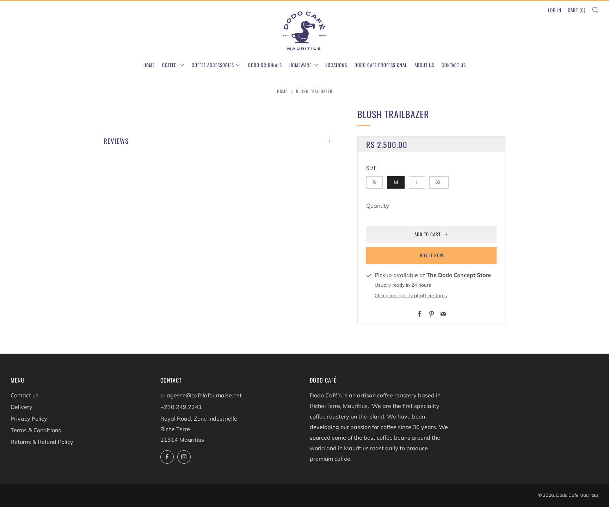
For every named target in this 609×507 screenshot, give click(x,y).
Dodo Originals (265, 64)
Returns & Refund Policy (42, 441)
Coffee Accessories (213, 64)
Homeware (300, 64)
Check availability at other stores (411, 295)
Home (149, 64)
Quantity (377, 205)
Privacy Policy (29, 418)
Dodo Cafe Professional (381, 64)
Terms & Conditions (36, 430)
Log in (554, 9)
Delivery (21, 406)
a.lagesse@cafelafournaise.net (201, 395)
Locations (336, 64)
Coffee (170, 64)
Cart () (576, 9)
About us (424, 64)
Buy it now (431, 255)
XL (439, 182)
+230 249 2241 (181, 406)
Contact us (454, 64)
